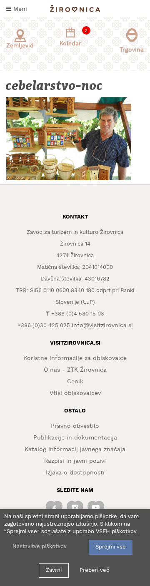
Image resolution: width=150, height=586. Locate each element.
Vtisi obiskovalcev (75, 393)
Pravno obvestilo (75, 426)
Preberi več (94, 570)
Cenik (75, 381)
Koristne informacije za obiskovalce (75, 358)
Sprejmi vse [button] (110, 547)
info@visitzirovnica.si (102, 325)
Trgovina (132, 50)
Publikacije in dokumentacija (75, 438)
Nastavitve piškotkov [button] (39, 546)
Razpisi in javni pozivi (75, 461)
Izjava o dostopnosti (75, 473)
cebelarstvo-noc (54, 86)
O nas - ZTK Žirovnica (75, 370)
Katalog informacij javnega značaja (75, 449)
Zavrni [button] (54, 570)
